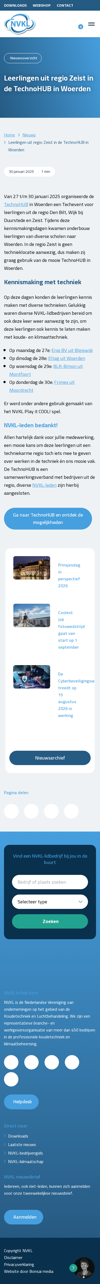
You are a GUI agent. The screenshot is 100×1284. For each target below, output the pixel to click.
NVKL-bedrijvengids (25, 1153)
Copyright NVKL (18, 1250)
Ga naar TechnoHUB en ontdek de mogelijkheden (48, 518)
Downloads (15, 5)
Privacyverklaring (19, 1264)
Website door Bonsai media (28, 1271)
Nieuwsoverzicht (23, 57)
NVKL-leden (44, 485)
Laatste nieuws (22, 1144)
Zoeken (51, 921)
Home (9, 135)
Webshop (42, 5)
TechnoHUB (16, 204)
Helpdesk (22, 1101)
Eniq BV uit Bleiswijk (72, 350)
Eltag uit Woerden (66, 358)
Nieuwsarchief (50, 757)
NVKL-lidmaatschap (25, 1161)
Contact (65, 5)
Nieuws (29, 135)
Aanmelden (25, 1216)
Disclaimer (13, 1257)
